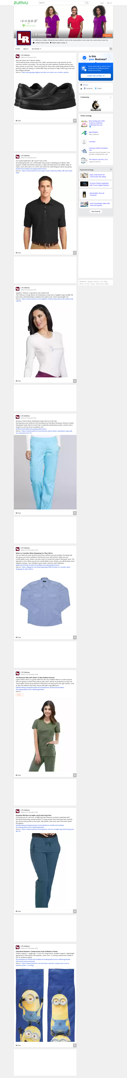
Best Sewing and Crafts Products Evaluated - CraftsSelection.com (97, 123)
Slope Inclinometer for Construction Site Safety (98, 176)
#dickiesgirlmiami (38, 689)
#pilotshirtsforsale (22, 565)
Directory (96, 281)
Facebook (89, 88)
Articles (81, 284)
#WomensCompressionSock (25, 961)
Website (85, 85)
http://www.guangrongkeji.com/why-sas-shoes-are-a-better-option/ (45, 72)
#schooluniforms (43, 687)
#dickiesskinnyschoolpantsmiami (27, 687)
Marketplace (83, 281)
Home (17, 49)
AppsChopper (93, 132)
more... (19, 695)
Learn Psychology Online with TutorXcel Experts (100, 204)
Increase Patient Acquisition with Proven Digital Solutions (99, 184)
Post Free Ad (96, 211)
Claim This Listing (94, 76)
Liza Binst (92, 142)
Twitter (99, 88)
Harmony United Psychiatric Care (98, 149)
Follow (107, 35)
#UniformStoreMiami (23, 169)
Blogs (105, 281)
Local (101, 281)
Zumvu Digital (104, 284)
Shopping (90, 281)
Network (36, 49)
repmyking (95, 109)
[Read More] (74, 121)
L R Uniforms (25, 55)
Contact (93, 284)
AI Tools (87, 284)
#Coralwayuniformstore (38, 169)
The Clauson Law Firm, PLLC (98, 159)
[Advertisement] (96, 248)
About (25, 49)
